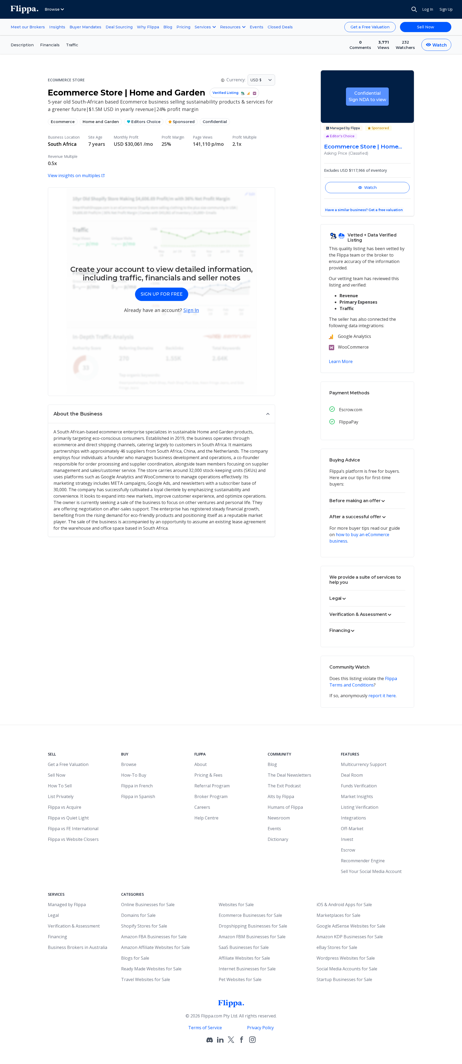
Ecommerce (63, 121)
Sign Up (446, 9)
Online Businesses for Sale (148, 904)
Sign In (191, 310)
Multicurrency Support (363, 764)
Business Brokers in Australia (77, 947)
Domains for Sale (138, 915)
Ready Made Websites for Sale (151, 969)
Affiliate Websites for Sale (244, 958)
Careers (202, 807)
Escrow (348, 850)
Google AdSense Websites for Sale (351, 926)
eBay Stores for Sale (337, 947)
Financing (57, 937)
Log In (427, 9)
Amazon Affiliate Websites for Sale (155, 947)
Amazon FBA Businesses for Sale (154, 937)
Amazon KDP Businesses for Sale (350, 937)
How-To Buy (133, 775)
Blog (167, 27)
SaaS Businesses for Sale (244, 947)
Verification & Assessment (74, 926)
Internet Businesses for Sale (247, 969)
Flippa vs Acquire (64, 807)
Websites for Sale (236, 904)
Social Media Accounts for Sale (347, 969)
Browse (128, 764)
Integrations (353, 818)
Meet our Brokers (28, 27)
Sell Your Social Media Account (371, 871)
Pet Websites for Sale (240, 979)
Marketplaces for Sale (338, 915)
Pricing (183, 27)
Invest (347, 839)
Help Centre (206, 818)
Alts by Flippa (281, 796)
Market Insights (357, 796)
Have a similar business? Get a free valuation (364, 210)
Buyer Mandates (85, 27)
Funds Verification (359, 786)
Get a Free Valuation (370, 27)
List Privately (61, 796)
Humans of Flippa (285, 807)
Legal (53, 915)
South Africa (62, 144)
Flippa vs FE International (73, 829)
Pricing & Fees (208, 775)
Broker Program (211, 796)
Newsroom (279, 818)
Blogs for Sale (135, 958)
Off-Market (352, 829)
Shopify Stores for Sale (144, 926)
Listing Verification (359, 807)
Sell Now (425, 27)
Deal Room (352, 775)
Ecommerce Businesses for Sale (250, 915)
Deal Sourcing (119, 27)
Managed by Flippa (67, 904)
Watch (370, 187)
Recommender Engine (363, 861)
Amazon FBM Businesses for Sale (252, 937)
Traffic (72, 45)
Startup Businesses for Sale (344, 979)
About (200, 764)
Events (256, 27)
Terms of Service (205, 1028)
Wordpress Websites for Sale (346, 958)
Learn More (341, 361)
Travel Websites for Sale (145, 979)
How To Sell (60, 786)
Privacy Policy (260, 1028)
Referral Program (212, 786)
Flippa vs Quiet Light (68, 818)
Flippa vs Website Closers (73, 839)
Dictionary (278, 839)
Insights (57, 27)
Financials (50, 45)
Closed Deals (280, 27)
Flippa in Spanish (138, 796)
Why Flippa (148, 27)
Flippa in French (137, 786)
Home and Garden (101, 121)
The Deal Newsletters (289, 775)
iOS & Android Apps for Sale (344, 904)
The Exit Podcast (284, 786)
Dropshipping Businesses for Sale (253, 926)
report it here (382, 696)
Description (22, 45)
